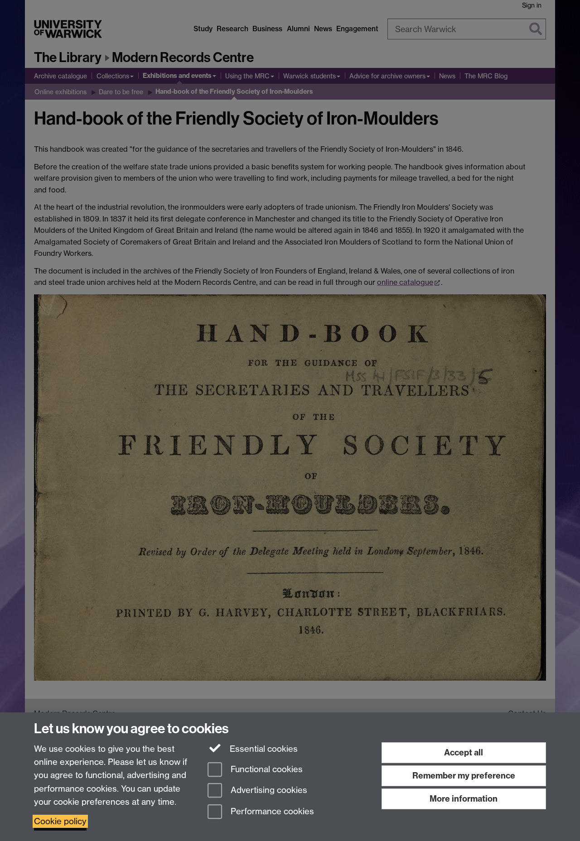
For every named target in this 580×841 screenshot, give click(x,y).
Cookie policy (60, 821)
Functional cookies (265, 769)
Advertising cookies (267, 790)
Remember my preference (463, 775)
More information (464, 798)
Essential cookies (262, 749)
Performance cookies (271, 812)
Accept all (463, 752)
